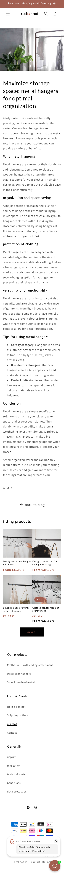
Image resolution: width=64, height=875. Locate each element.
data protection (17, 791)
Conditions (14, 783)
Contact (12, 732)
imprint (12, 757)
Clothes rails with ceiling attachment (30, 665)
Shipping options (17, 715)
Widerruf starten (17, 774)
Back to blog (35, 504)
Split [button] (9, 487)
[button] (8, 13)
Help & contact (16, 706)
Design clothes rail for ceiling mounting (44, 563)
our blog (12, 724)
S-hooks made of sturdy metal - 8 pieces (16, 609)
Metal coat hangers (19, 673)
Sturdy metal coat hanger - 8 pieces (17, 563)
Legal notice (20, 861)
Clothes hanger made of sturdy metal (45, 609)
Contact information (43, 861)
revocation (13, 765)
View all (32, 632)
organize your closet (31, 416)
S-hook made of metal (21, 682)
